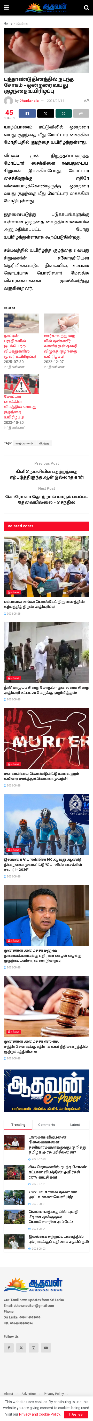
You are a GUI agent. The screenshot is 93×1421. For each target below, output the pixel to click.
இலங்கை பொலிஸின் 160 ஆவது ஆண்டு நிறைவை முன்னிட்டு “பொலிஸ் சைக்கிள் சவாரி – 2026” (43, 865)
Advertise (28, 1394)
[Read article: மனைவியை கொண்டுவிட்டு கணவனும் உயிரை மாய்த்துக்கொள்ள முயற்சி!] (46, 738)
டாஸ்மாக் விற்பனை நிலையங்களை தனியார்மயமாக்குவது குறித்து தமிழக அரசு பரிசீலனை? (57, 1145)
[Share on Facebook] (27, 113)
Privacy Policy (54, 1394)
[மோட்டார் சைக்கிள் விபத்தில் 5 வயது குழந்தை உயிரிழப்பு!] (21, 384)
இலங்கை (22, 23)
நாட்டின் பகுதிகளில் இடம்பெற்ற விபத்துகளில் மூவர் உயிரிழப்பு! (20, 346)
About (8, 1394)
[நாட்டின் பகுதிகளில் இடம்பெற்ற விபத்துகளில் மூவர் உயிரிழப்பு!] (21, 323)
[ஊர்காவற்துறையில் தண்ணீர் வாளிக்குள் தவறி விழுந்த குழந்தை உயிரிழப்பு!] (61, 323)
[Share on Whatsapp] (64, 113)
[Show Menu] (6, 8)
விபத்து (44, 443)
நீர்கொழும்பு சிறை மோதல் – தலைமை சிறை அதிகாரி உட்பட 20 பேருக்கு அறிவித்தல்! (46, 690)
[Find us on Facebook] (9, 1348)
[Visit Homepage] (46, 8)
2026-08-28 (13, 613)
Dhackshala (29, 101)
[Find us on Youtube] (46, 1348)
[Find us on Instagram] (33, 1348)
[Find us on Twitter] (21, 1348)
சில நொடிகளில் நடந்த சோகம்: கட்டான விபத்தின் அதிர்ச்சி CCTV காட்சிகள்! (57, 1172)
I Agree (76, 1414)
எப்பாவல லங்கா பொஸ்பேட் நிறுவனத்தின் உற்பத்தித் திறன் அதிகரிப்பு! (44, 604)
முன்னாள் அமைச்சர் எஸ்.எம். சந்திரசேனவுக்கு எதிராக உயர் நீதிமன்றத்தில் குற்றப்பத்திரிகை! (46, 1047)
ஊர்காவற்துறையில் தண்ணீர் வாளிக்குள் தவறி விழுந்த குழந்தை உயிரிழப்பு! (60, 346)
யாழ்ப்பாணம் (24, 443)
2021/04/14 (55, 101)
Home (8, 23)
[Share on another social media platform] (81, 113)
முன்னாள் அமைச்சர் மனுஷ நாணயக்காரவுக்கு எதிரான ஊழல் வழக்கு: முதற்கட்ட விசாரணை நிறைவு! (43, 956)
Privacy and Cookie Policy (39, 1414)
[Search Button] (86, 8)
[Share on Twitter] (46, 113)
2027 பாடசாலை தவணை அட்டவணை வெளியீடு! (52, 1194)
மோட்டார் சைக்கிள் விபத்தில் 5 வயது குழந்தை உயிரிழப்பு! (20, 407)
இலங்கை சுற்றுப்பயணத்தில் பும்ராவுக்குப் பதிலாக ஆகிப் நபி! (58, 1239)
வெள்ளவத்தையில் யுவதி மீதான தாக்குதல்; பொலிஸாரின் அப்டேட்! (53, 1217)
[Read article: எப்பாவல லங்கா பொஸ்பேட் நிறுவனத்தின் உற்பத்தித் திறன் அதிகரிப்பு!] (46, 566)
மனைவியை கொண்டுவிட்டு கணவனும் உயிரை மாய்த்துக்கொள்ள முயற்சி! (41, 776)
